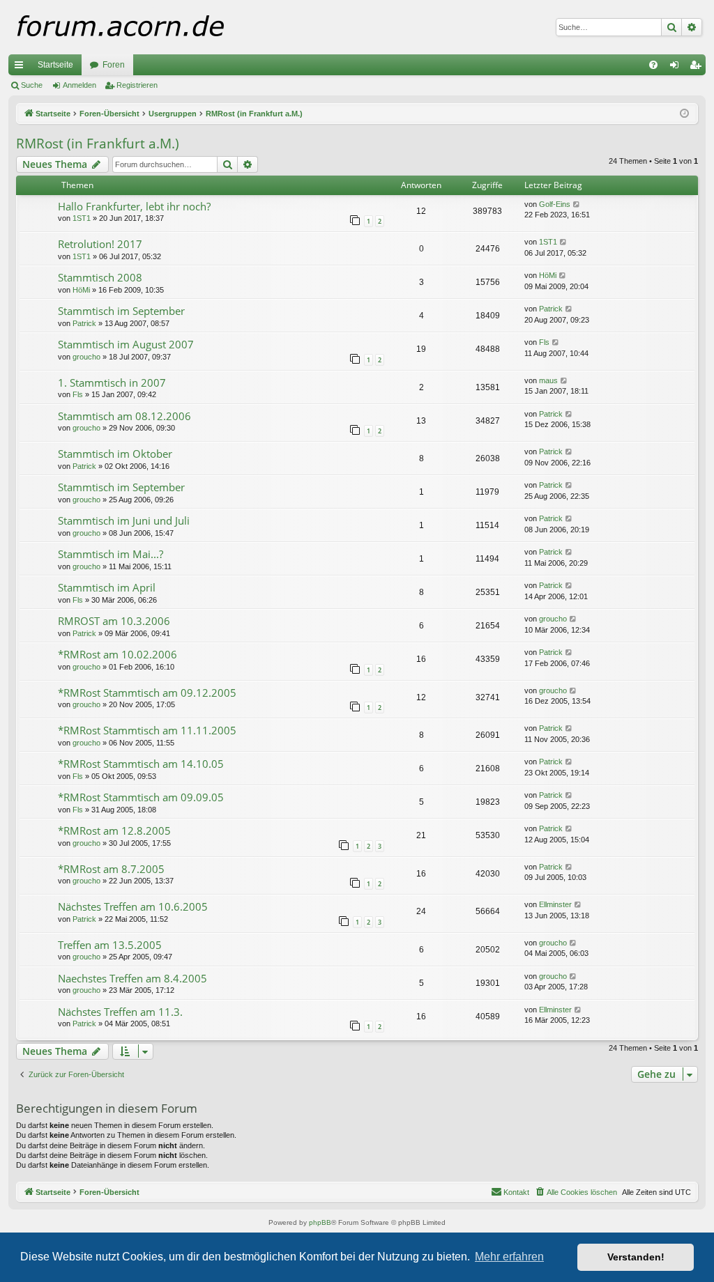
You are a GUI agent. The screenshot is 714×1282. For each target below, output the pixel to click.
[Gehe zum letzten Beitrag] (577, 204)
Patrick (84, 323)
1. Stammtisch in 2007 (112, 382)
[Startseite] (147, 27)
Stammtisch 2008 (100, 277)
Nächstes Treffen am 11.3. (120, 1012)
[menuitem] (653, 64)
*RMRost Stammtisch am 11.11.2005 (147, 730)
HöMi (81, 290)
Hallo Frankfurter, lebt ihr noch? (134, 206)
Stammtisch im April (106, 587)
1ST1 (82, 218)
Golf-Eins (554, 204)
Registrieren (137, 85)
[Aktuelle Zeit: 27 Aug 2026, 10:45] (684, 114)
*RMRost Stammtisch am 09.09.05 (141, 797)
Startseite (55, 65)
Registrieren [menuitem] (698, 67)
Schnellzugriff (21, 67)
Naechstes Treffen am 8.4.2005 (132, 978)
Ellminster (555, 904)
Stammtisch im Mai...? (110, 554)
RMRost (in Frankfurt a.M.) (97, 143)
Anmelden (79, 85)
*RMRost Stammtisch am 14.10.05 (141, 764)
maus (548, 380)
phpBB (320, 1222)
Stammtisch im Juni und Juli (124, 520)
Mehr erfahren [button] (509, 1256)
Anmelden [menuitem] (677, 67)
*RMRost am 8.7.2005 (111, 869)
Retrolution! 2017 (100, 244)
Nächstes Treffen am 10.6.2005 (133, 906)
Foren (113, 65)
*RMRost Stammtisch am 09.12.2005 (147, 693)
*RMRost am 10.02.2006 (117, 654)
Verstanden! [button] (635, 1256)
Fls (544, 342)
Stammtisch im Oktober (115, 454)
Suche (32, 85)
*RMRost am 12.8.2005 (114, 830)
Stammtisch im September (121, 311)
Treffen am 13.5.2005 (110, 945)
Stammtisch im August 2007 (126, 344)
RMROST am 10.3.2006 (114, 621)
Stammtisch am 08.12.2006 (124, 416)
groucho (86, 357)
